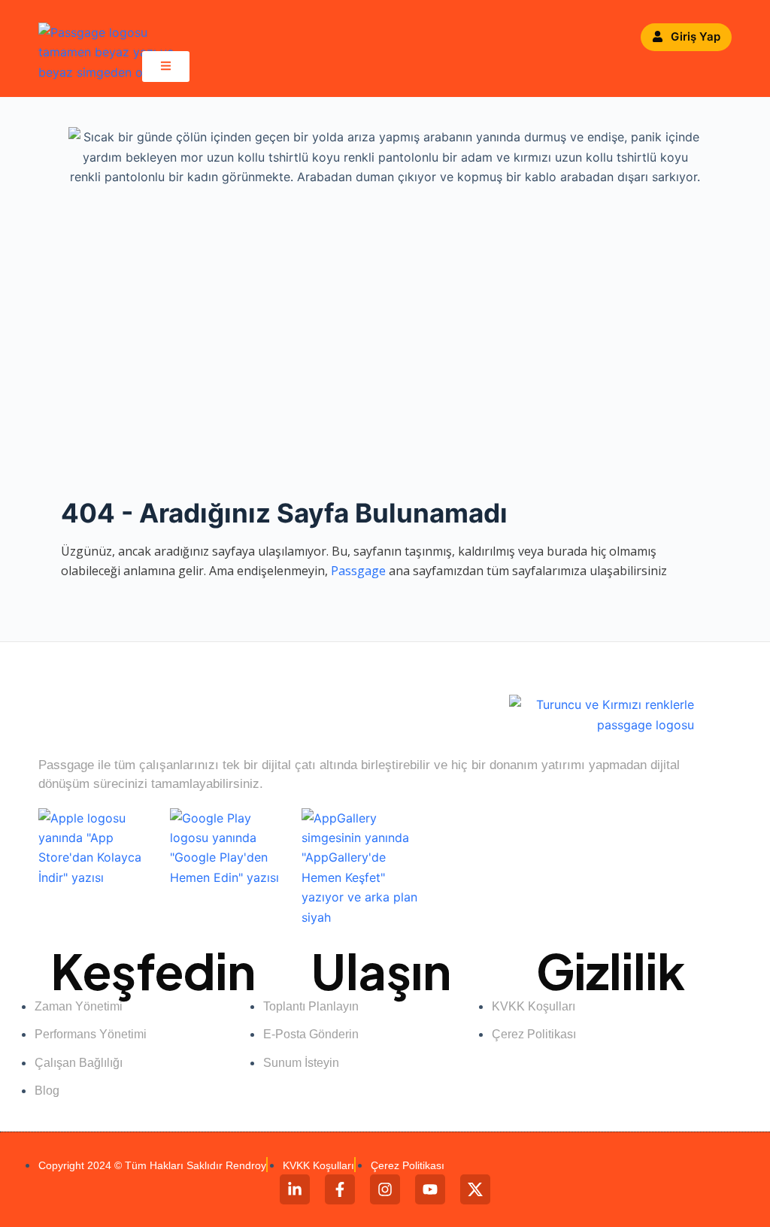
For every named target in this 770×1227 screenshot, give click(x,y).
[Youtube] (430, 1189)
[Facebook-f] (340, 1189)
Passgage (358, 570)
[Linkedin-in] (295, 1189)
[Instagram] (385, 1189)
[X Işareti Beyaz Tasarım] (475, 1189)
